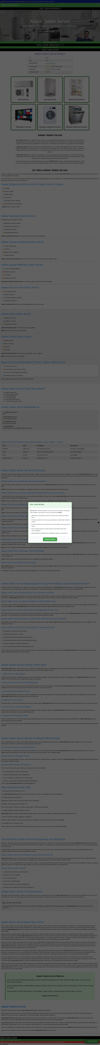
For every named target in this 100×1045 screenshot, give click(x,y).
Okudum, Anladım (50, 539)
